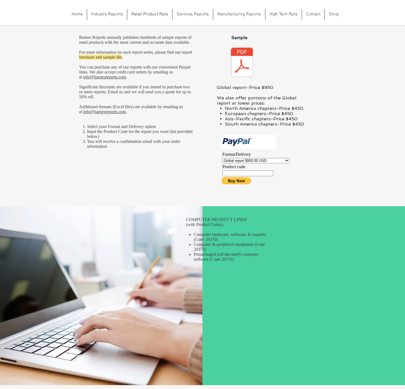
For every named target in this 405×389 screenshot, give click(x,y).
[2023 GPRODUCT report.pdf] (241, 63)
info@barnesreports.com (104, 77)
